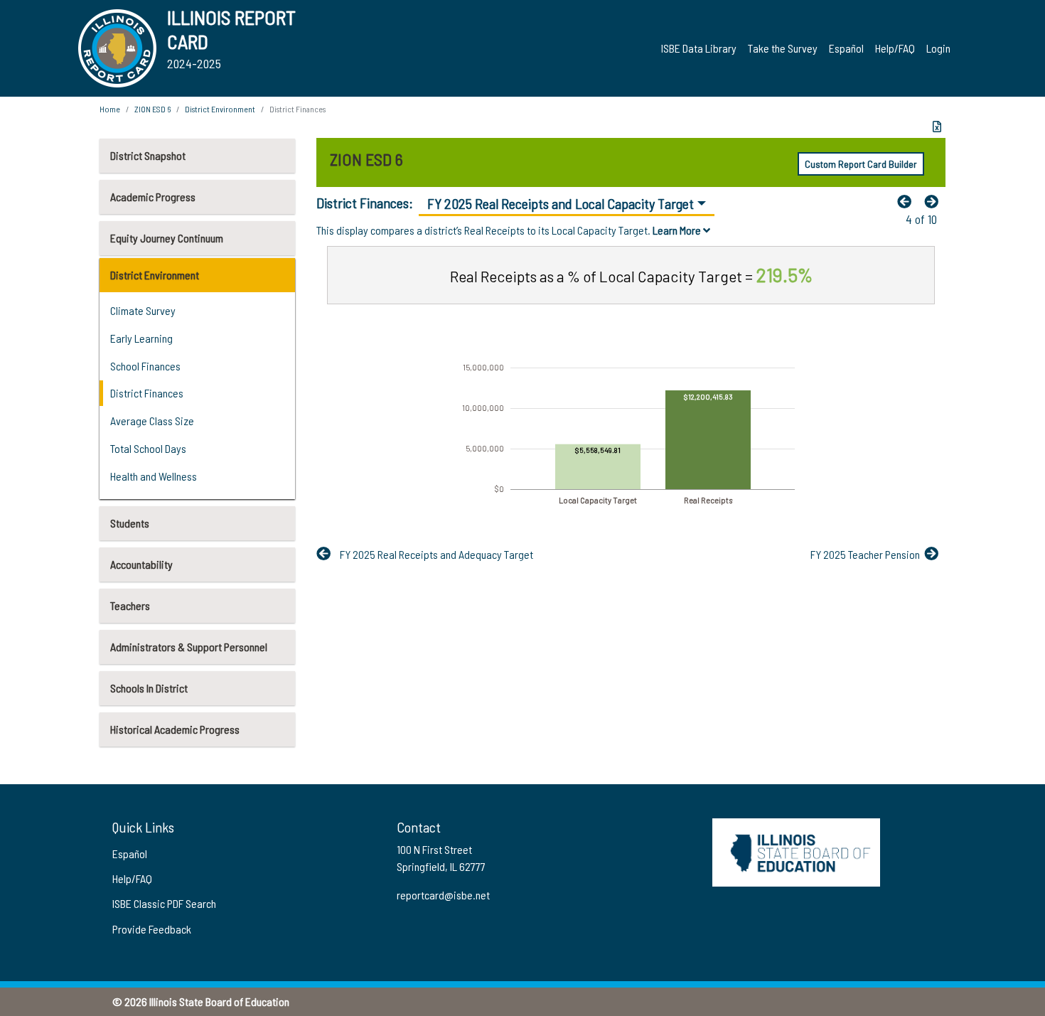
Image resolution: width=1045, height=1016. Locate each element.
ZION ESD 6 (152, 109)
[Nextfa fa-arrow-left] (934, 201)
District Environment (154, 275)
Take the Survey (783, 48)
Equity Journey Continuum (166, 238)
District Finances (146, 393)
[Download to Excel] (936, 126)
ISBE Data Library (698, 48)
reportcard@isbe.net (443, 895)
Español (846, 48)
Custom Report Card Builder (861, 164)
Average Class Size (152, 420)
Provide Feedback (151, 929)
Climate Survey (143, 310)
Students (129, 523)
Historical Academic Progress (175, 729)
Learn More (678, 230)
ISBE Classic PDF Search (164, 903)
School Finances (145, 366)
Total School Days (148, 448)
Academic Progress (152, 196)
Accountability (141, 564)
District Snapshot (148, 155)
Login (938, 48)
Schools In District (149, 688)
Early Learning (141, 338)
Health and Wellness (153, 476)
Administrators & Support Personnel (188, 646)
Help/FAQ (895, 48)
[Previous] (907, 201)
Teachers (130, 605)
